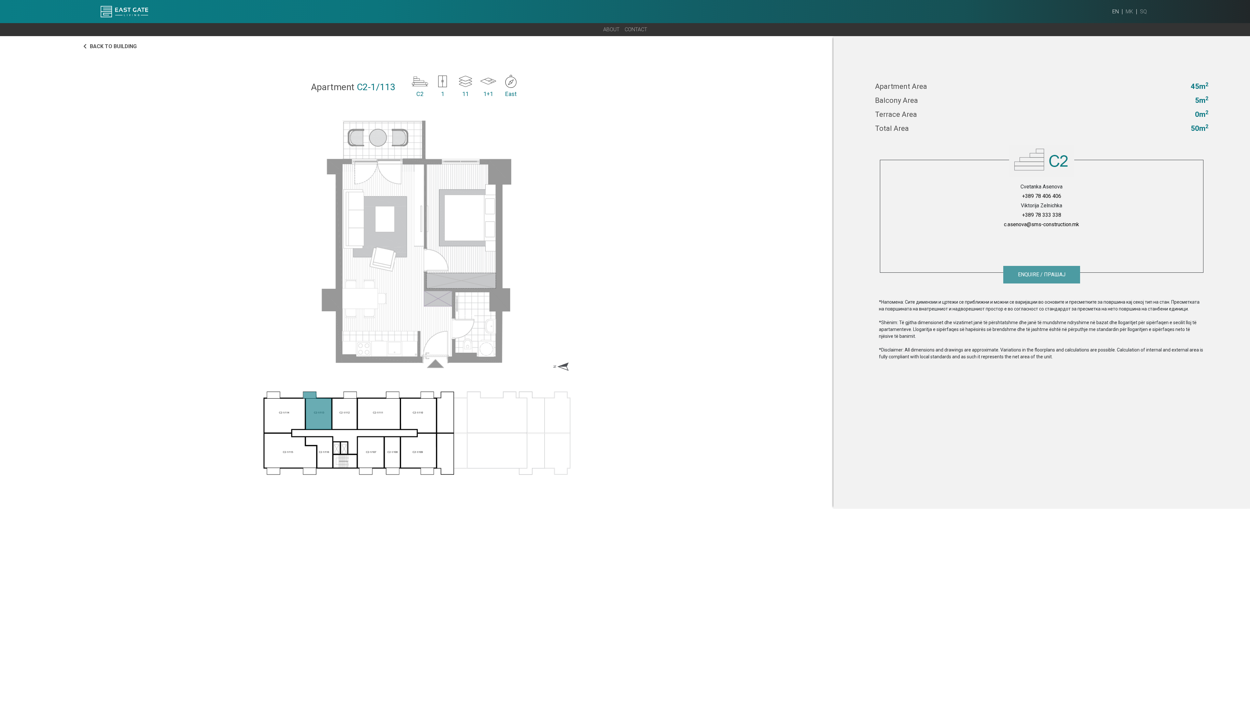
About (611, 29)
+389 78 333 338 (1041, 215)
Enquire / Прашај (1041, 274)
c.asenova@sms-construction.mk (1041, 224)
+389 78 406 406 (1041, 196)
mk (1129, 11)
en (1115, 11)
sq (1143, 11)
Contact (636, 29)
